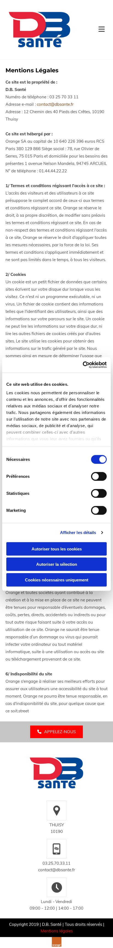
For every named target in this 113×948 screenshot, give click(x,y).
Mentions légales (57, 930)
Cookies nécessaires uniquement (56, 579)
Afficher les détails (78, 532)
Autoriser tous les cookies (57, 548)
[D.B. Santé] (56, 773)
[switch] (99, 476)
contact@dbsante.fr (55, 104)
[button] (91, 29)
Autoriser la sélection (56, 564)
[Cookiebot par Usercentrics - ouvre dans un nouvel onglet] (83, 365)
